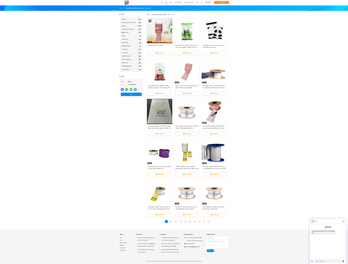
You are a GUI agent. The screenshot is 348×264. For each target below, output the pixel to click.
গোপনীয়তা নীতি (123, 250)
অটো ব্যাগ (131, 19)
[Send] (343, 261)
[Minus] (343, 221)
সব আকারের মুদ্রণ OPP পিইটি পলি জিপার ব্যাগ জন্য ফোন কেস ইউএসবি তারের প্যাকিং (170, 251)
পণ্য (120, 240)
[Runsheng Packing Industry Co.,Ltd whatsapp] (126, 89)
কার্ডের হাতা (131, 26)
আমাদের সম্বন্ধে (123, 243)
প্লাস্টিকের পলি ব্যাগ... (131, 46)
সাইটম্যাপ (122, 245)
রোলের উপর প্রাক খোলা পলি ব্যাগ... (131, 22)
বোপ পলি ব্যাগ (131, 49)
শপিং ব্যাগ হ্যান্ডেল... (131, 69)
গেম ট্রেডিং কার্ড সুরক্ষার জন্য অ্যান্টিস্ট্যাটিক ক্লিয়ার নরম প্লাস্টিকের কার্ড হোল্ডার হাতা (146, 245)
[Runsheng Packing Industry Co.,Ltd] (127, 3)
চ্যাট (131, 94)
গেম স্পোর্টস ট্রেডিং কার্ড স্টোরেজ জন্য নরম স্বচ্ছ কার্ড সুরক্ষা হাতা (146, 251)
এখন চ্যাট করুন (221, 2)
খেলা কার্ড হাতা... (131, 39)
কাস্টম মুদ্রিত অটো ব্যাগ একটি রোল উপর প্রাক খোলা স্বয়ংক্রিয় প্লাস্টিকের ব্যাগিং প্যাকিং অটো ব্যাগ (214, 88)
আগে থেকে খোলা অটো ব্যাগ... (131, 29)
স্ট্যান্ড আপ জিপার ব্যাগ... (131, 59)
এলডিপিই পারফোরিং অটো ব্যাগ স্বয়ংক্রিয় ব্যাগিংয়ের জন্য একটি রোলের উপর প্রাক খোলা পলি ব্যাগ (187, 168)
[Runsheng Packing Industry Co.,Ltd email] (122, 89)
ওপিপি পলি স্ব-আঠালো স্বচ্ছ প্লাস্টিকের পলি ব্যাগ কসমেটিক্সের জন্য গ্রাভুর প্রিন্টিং (170, 245)
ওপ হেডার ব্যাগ (131, 53)
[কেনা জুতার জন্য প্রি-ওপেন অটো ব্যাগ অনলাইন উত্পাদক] (159, 30)
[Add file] (312, 261)
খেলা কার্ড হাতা (139, 234)
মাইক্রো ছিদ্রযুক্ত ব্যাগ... (131, 66)
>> (209, 221)
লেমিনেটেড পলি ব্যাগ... (131, 56)
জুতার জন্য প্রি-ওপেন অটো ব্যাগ (155, 45)
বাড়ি (120, 237)
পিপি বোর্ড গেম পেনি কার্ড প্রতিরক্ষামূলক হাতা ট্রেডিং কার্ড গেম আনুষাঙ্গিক (146, 239)
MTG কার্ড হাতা (131, 32)
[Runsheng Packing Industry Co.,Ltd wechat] (131, 89)
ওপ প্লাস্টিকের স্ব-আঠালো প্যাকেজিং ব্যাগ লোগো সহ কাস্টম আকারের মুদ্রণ (170, 239)
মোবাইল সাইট (122, 248)
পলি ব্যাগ (131, 36)
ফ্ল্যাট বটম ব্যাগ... (131, 63)
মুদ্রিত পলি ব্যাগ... (131, 42)
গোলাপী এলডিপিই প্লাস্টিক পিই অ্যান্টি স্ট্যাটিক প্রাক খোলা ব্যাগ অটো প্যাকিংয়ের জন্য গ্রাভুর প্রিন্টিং (213, 128)
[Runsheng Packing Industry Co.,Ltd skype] (135, 89)
